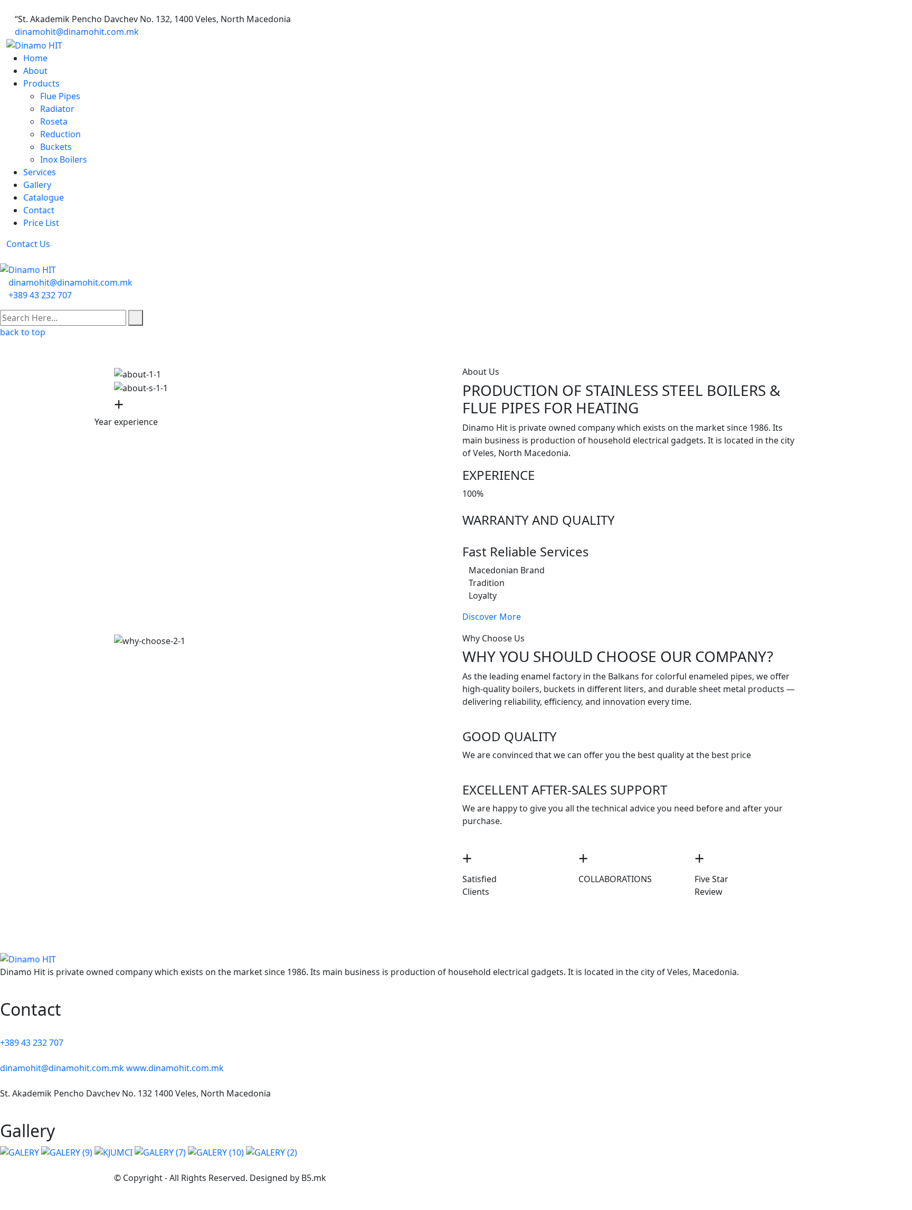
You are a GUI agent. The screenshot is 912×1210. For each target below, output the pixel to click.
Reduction (60, 134)
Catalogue (43, 197)
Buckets (56, 147)
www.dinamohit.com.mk (175, 1068)
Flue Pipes (60, 96)
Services (39, 172)
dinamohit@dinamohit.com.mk (77, 31)
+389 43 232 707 (40, 295)
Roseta (54, 121)
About (35, 71)
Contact (38, 210)
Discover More (491, 616)
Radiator (57, 109)
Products (41, 83)
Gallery (37, 185)
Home (35, 58)
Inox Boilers (63, 159)
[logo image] (28, 269)
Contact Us (28, 244)
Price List (41, 223)
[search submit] (135, 318)
